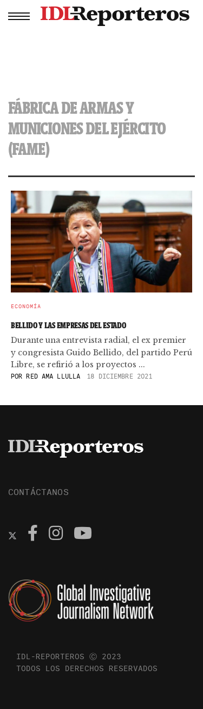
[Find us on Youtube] (83, 534)
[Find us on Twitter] (12, 534)
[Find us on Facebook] (33, 534)
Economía (26, 306)
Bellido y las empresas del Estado (68, 325)
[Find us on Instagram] (56, 534)
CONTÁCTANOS (38, 491)
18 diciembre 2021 (119, 376)
